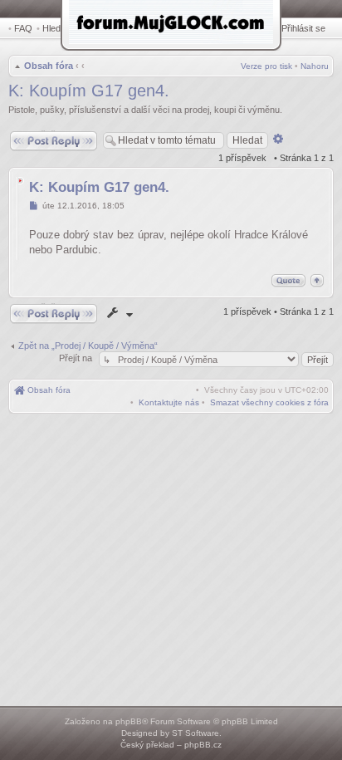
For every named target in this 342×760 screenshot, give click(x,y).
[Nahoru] (317, 280)
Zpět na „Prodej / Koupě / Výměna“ (88, 346)
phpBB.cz (203, 744)
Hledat (55, 28)
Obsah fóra (48, 66)
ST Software (195, 733)
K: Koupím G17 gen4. (88, 90)
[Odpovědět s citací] (288, 280)
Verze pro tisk (266, 66)
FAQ (23, 28)
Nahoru (314, 66)
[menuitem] (269, 402)
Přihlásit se (303, 28)
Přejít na (77, 358)
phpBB (128, 721)
